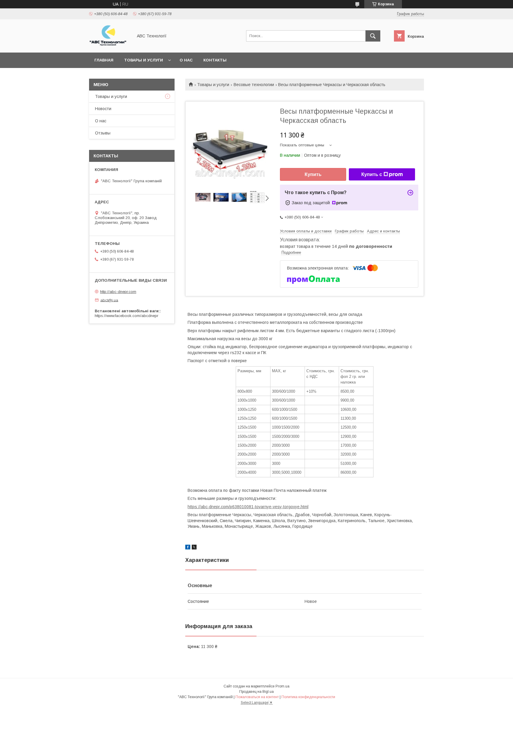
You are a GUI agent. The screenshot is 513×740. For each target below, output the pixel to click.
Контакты (215, 60)
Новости (103, 108)
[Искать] (372, 36)
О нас (186, 60)
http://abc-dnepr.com (118, 291)
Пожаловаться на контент (257, 697)
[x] (194, 548)
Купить (313, 174)
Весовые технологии (254, 84)
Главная (103, 60)
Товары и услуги (143, 60)
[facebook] (187, 548)
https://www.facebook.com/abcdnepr (126, 315)
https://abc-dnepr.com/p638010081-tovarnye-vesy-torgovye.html (248, 506)
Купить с (371, 174)
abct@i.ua (109, 300)
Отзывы (102, 133)
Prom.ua (282, 686)
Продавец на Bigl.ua (256, 692)
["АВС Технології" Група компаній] (109, 44)
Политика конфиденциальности (308, 697)
